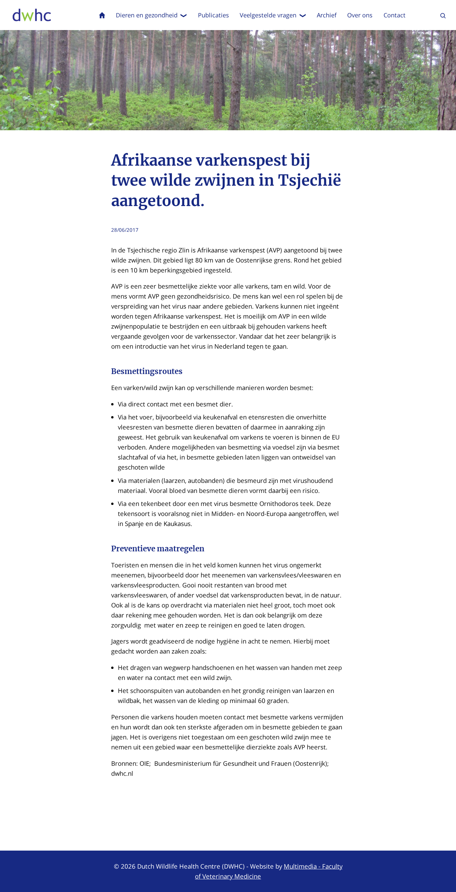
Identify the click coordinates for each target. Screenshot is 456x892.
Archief (326, 15)
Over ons (360, 15)
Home (102, 15)
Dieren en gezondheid (147, 15)
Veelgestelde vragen (268, 15)
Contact (395, 15)
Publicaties (213, 15)
